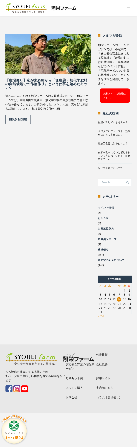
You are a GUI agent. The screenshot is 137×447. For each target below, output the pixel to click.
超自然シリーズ (107, 239)
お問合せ (71, 397)
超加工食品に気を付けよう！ (114, 143)
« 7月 (101, 316)
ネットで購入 (74, 388)
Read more (18, 119)
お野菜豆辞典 (106, 228)
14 (119, 299)
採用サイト (103, 378)
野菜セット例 (74, 378)
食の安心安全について (111, 260)
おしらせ (103, 218)
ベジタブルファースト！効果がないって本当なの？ (114, 132)
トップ (70, 355)
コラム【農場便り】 (109, 397)
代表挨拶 (102, 355)
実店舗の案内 (104, 388)
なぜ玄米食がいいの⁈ (110, 168)
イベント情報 (106, 207)
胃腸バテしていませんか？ (113, 122)
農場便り (103, 249)
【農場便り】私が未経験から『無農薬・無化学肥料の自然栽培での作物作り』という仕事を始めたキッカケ (46, 84)
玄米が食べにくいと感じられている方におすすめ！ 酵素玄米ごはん (114, 156)
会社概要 (102, 364)
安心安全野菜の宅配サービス (80, 366)
